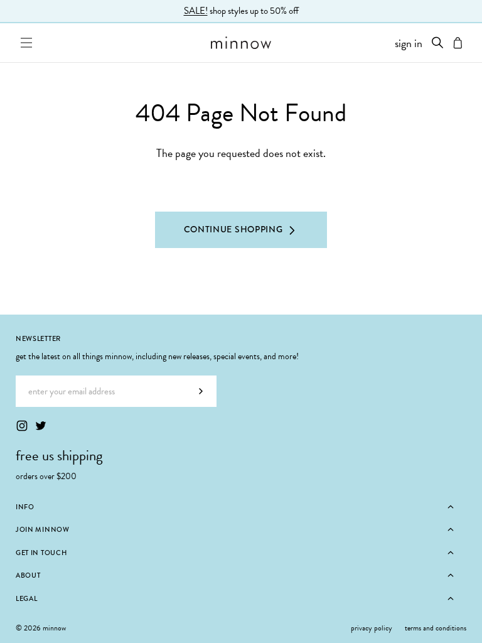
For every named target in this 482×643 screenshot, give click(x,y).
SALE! (196, 11)
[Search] (437, 43)
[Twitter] (41, 425)
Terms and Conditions (435, 628)
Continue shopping (233, 229)
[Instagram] (22, 425)
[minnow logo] (241, 42)
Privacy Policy (371, 628)
